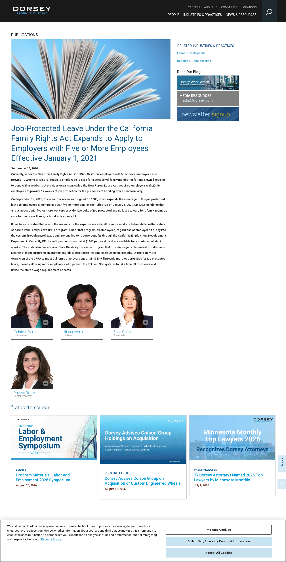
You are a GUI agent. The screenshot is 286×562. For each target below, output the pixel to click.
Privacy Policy (51, 539)
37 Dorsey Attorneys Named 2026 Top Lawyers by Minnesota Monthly (228, 477)
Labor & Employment (191, 53)
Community (229, 7)
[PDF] (282, 483)
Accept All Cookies (218, 552)
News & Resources (241, 15)
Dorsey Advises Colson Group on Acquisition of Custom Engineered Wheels (143, 481)
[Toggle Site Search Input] (269, 11)
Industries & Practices (202, 15)
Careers (194, 7)
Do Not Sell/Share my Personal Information (219, 541)
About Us (210, 7)
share (282, 462)
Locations (249, 7)
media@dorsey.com (196, 100)
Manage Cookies (219, 529)
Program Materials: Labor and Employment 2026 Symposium (43, 477)
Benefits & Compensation (194, 61)
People (173, 15)
